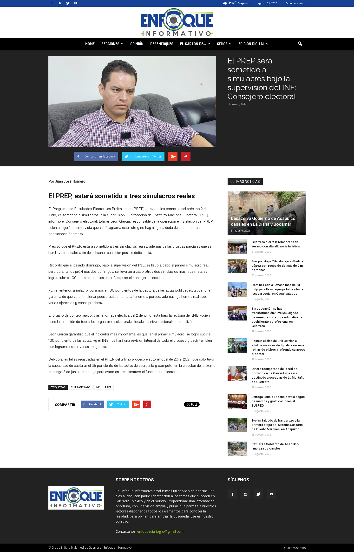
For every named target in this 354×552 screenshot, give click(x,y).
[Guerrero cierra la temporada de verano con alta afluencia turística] (237, 246)
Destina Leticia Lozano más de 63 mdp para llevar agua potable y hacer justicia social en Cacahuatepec (278, 289)
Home (90, 44)
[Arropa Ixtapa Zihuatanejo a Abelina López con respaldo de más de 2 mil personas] (237, 266)
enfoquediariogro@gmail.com (160, 531)
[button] (300, 44)
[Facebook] (52, 3)
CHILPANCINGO (80, 387)
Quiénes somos (296, 3)
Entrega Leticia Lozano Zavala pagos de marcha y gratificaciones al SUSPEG (278, 401)
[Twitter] (68, 3)
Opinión (137, 44)
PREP (108, 387)
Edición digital (251, 44)
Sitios (222, 44)
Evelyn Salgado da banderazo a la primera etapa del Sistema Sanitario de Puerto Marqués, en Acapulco (277, 425)
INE (98, 387)
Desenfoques (161, 44)
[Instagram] (60, 3)
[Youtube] (75, 3)
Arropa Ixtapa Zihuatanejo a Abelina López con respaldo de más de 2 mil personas (278, 265)
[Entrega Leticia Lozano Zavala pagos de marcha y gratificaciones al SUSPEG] (237, 401)
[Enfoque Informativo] (177, 22)
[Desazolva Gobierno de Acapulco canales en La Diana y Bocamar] (267, 213)
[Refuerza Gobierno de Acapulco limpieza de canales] (237, 449)
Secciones (110, 44)
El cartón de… (193, 44)
